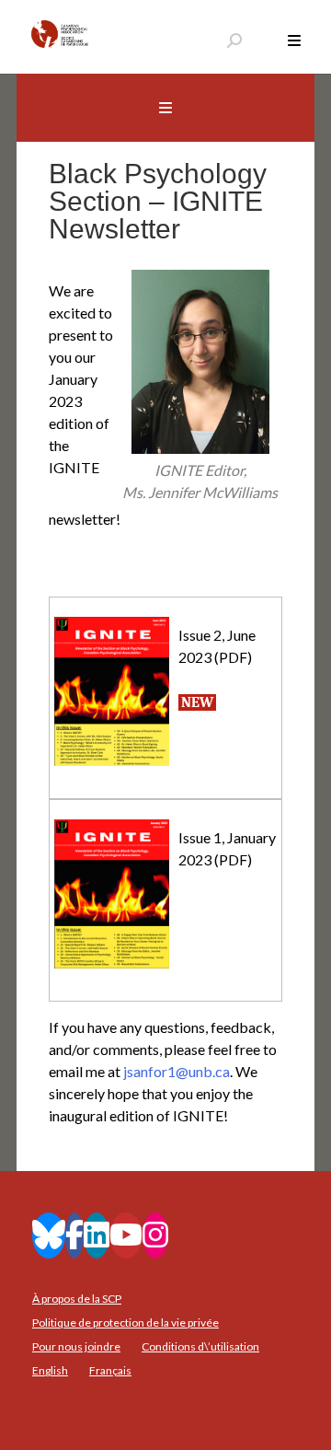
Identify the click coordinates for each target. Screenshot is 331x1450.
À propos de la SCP (76, 1298)
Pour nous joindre (76, 1346)
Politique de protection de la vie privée (125, 1322)
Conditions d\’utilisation (200, 1346)
